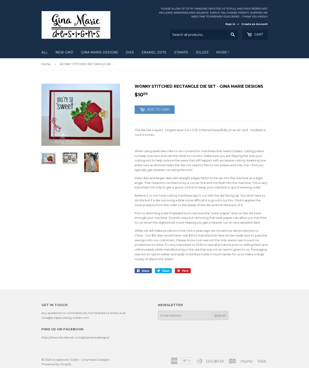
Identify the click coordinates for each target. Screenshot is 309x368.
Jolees (202, 52)
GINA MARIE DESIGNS (99, 52)
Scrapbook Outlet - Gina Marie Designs (80, 359)
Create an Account (254, 24)
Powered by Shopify (56, 364)
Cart (258, 34)
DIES (130, 52)
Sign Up (220, 315)
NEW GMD (64, 52)
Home (46, 64)
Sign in (230, 24)
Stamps (181, 52)
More (221, 52)
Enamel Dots (154, 52)
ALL (44, 52)
